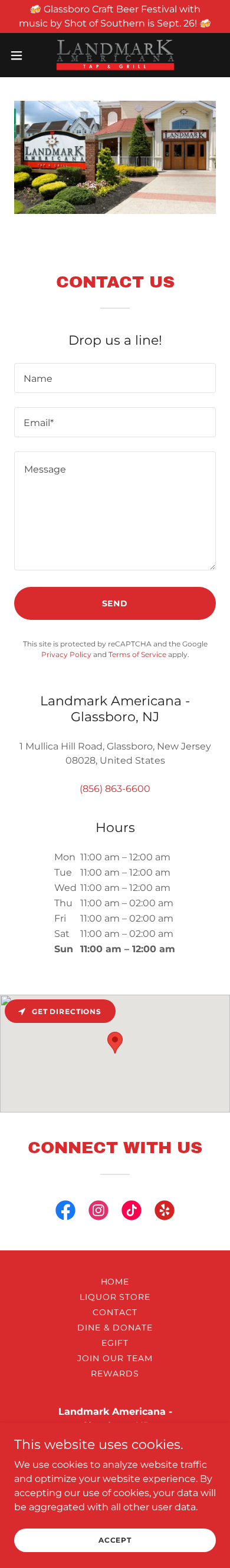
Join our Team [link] (115, 1358)
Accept (115, 1540)
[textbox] (115, 378)
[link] (115, 55)
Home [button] (115, 1281)
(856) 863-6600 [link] (115, 788)
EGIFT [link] (115, 1343)
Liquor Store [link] (115, 1297)
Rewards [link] (115, 1373)
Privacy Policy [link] (66, 654)
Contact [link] (115, 1312)
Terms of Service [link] (137, 654)
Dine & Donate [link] (115, 1327)
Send (115, 603)
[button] (21, 55)
